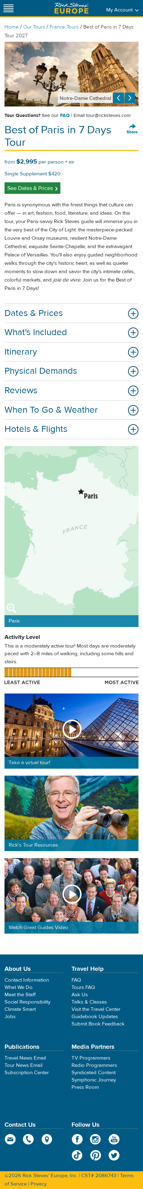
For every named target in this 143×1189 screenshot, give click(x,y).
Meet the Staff (20, 994)
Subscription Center (27, 1072)
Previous (118, 98)
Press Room (85, 1087)
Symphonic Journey (94, 1080)
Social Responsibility (27, 1002)
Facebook (77, 1139)
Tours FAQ (83, 987)
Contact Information (27, 980)
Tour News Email (23, 1065)
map (47, 1139)
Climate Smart (20, 1009)
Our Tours (34, 27)
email (10, 1139)
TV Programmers (91, 1058)
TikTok (77, 1155)
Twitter (114, 1155)
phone (28, 1139)
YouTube (114, 1139)
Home (12, 27)
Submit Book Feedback (98, 1024)
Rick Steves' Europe (71, 8)
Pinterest (95, 1155)
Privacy (39, 1184)
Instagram (95, 1139)
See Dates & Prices (30, 188)
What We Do (19, 987)
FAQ (65, 115)
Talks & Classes (89, 1002)
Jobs (10, 1016)
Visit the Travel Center (96, 1009)
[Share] (132, 129)
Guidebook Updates (95, 1016)
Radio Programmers (94, 1065)
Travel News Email (25, 1058)
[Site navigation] (8, 8)
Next (130, 98)
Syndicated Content (94, 1072)
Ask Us (80, 994)
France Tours (64, 27)
